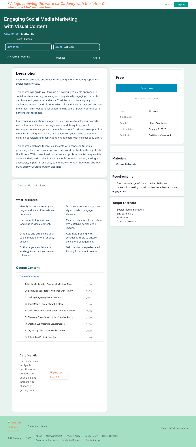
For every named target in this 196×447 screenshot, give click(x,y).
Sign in (168, 4)
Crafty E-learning (20, 56)
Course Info (24, 185)
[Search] (155, 4)
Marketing (27, 33)
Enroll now (147, 88)
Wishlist (60, 57)
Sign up (181, 4)
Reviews (40, 185)
